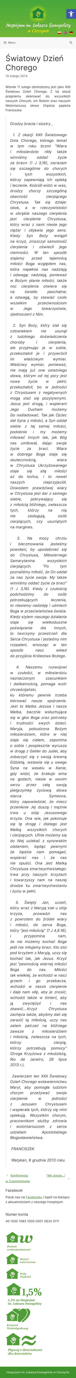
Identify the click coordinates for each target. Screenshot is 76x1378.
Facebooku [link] (34, 1197)
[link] (71, 14)
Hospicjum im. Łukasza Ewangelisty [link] (38, 28)
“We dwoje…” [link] (55, 1175)
